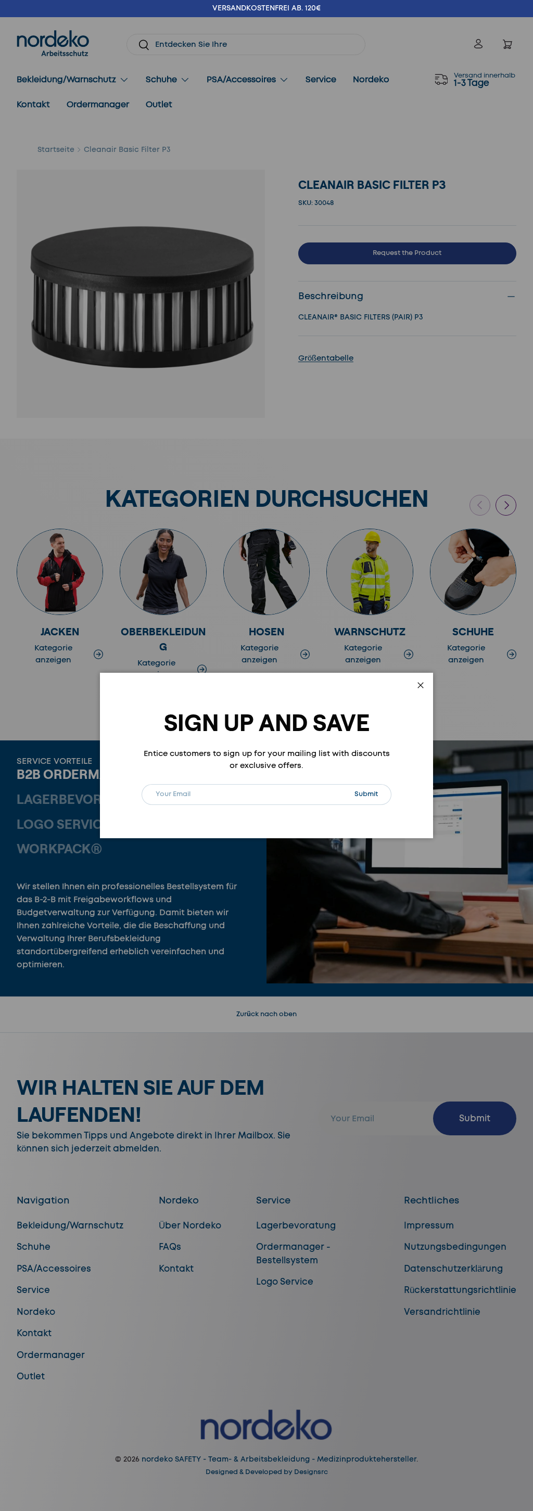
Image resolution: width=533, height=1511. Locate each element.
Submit (372, 794)
